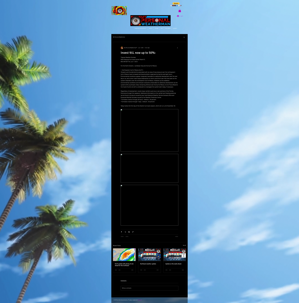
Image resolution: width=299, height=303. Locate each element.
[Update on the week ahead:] (175, 254)
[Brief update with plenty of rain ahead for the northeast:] (124, 254)
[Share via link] (133, 232)
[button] (176, 4)
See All (184, 245)
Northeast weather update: (148, 264)
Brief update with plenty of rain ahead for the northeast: (124, 264)
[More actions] (177, 48)
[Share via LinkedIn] (129, 232)
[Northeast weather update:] (149, 254)
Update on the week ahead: (173, 264)
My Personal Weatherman (119, 37)
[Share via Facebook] (121, 232)
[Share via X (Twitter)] (125, 232)
